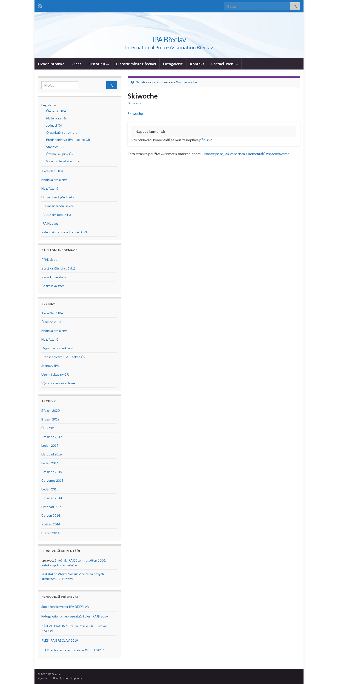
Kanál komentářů (53, 277)
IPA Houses (49, 223)
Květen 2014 (50, 524)
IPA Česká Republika (56, 215)
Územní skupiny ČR (59, 154)
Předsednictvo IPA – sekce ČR (68, 140)
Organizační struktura (61, 132)
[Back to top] (327, 673)
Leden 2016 (49, 463)
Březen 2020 (50, 410)
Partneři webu (223, 63)
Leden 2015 (49, 489)
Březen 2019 (50, 419)
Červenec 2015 (52, 480)
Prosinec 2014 (51, 498)
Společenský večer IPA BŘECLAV (65, 607)
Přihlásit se (49, 259)
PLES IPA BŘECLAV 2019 (59, 640)
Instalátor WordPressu (59, 574)
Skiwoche (135, 113)
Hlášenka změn (56, 118)
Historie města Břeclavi (136, 63)
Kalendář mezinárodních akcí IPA (64, 232)
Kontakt (197, 63)
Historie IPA (99, 63)
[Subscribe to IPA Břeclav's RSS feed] (40, 5)
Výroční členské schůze (63, 161)
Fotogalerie (173, 63)
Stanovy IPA (55, 147)
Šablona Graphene (71, 678)
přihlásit (205, 140)
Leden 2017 (49, 445)
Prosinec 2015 (51, 472)
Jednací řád (54, 125)
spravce (137, 103)
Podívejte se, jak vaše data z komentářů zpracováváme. (247, 153)
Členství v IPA (56, 111)
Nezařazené (49, 188)
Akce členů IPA (52, 171)
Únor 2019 (49, 428)
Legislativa (49, 105)
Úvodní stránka (51, 63)
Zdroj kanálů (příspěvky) (58, 268)
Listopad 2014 (51, 507)
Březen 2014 (50, 533)
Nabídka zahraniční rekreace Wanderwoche (166, 82)
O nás (76, 63)
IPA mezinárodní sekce (57, 206)
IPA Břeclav (169, 39)
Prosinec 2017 (51, 437)
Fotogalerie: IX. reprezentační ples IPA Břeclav (74, 616)
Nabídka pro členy (54, 180)
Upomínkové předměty (57, 197)
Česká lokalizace (53, 286)
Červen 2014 (50, 515)
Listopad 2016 (51, 454)
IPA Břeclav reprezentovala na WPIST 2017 (72, 650)
